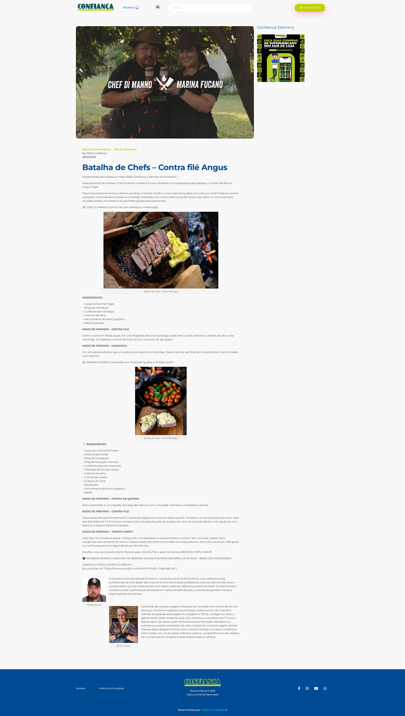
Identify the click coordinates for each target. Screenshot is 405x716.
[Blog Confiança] (95, 7)
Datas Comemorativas (96, 149)
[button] (157, 6)
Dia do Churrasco (126, 149)
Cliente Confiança (96, 153)
